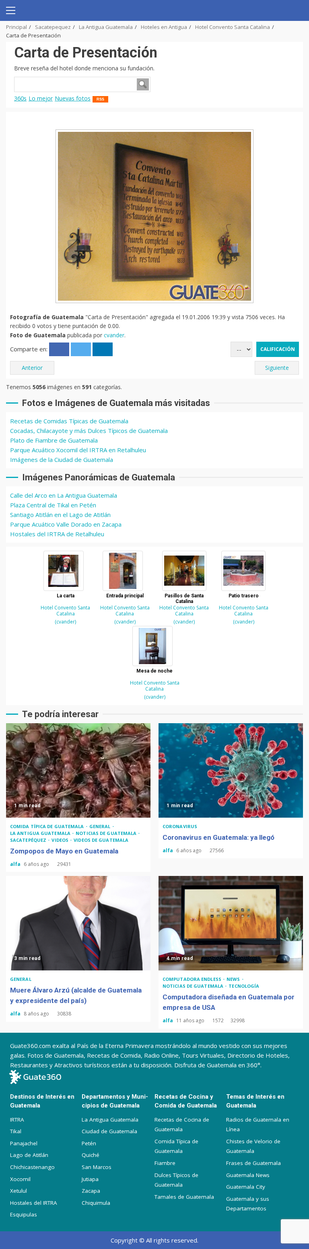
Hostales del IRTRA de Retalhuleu (57, 534)
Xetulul (18, 1190)
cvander (114, 335)
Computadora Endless (192, 979)
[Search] (294, 10)
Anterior (32, 367)
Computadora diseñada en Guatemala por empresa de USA (231, 923)
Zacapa (91, 1190)
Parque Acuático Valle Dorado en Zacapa (66, 524)
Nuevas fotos (73, 98)
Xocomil (20, 1179)
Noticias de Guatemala (107, 833)
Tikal (15, 1131)
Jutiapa (90, 1179)
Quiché (90, 1155)
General (100, 826)
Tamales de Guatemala (184, 1196)
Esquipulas (23, 1214)
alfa (16, 864)
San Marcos (96, 1167)
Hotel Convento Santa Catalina (65, 610)
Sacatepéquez (28, 840)
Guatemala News (248, 1175)
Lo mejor (41, 98)
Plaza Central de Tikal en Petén (53, 505)
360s (20, 98)
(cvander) (65, 621)
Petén (89, 1143)
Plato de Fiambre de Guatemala (54, 440)
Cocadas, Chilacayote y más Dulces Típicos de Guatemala (89, 431)
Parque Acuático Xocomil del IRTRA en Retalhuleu (78, 450)
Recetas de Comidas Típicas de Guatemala (69, 421)
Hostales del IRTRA (33, 1202)
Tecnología (244, 986)
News (234, 979)
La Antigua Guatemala (41, 833)
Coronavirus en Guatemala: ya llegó (231, 770)
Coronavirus (180, 826)
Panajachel (23, 1143)
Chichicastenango (32, 1167)
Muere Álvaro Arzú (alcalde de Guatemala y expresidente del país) (78, 923)
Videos (61, 840)
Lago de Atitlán (29, 1155)
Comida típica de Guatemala (47, 826)
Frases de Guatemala (253, 1163)
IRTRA (17, 1119)
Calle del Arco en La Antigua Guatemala (63, 495)
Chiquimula (96, 1202)
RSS (100, 99)
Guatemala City (245, 1186)
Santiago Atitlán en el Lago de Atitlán (60, 515)
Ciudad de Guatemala (109, 1131)
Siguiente (277, 367)
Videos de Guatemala (101, 840)
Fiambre (164, 1163)
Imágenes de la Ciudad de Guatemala (61, 459)
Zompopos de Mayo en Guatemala (78, 770)
